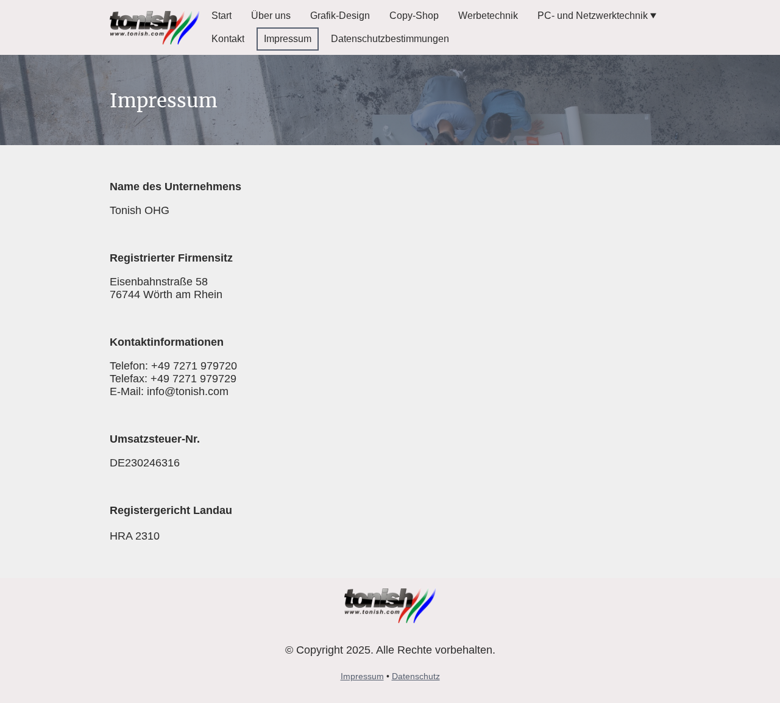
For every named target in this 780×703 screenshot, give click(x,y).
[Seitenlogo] (154, 27)
